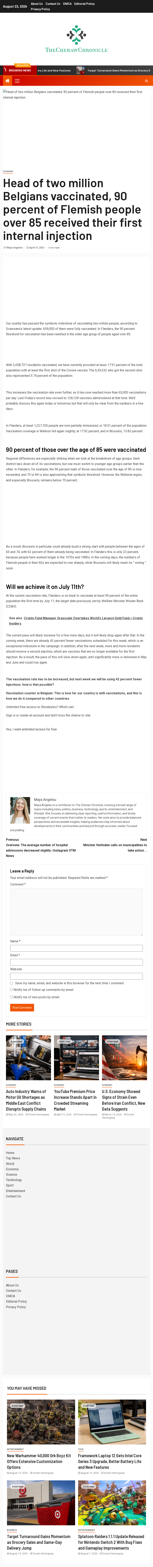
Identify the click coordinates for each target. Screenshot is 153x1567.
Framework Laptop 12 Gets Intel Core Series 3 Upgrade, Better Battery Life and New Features (109, 1461)
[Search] (146, 81)
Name (15, 941)
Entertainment (15, 1191)
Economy (8, 171)
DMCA (67, 3)
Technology (14, 1180)
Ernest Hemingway (38, 1114)
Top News (13, 1158)
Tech (80, 1449)
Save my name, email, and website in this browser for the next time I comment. (69, 983)
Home (10, 1153)
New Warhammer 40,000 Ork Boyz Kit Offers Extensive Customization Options (39, 1461)
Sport (10, 1185)
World (10, 1164)
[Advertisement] (76, 290)
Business (12, 1530)
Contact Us (53, 3)
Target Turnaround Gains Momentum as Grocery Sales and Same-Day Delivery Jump (39, 1542)
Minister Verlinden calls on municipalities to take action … (115, 845)
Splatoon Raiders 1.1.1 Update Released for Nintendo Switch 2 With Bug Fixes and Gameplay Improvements (111, 1542)
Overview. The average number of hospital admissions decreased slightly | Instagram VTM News (41, 848)
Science (11, 1174)
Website (16, 969)
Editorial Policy (84, 3)
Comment (18, 884)
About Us (37, 3)
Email (15, 955)
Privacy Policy (40, 9)
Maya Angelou (15, 247)
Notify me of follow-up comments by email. (44, 990)
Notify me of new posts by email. (37, 997)
